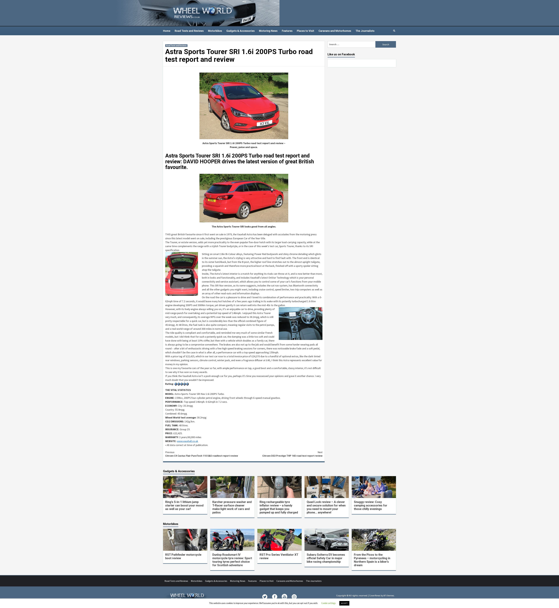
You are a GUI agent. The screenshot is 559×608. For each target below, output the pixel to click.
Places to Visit (305, 30)
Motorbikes (215, 30)
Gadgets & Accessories (240, 30)
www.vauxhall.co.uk (187, 441)
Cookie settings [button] (328, 603)
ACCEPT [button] (344, 603)
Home (166, 30)
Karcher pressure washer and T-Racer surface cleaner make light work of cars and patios (232, 507)
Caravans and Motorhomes (335, 30)
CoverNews (374, 595)
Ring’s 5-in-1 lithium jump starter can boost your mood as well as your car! (184, 505)
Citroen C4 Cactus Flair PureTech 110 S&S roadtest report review (201, 454)
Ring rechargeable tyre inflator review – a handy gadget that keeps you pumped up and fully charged (279, 507)
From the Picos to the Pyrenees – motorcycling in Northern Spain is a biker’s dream (372, 560)
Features (287, 30)
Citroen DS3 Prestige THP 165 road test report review (292, 454)
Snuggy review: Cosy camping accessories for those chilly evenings (370, 505)
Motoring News (268, 30)
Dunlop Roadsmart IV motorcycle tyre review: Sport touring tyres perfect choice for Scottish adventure (232, 560)
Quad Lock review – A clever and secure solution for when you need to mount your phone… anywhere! (326, 507)
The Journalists (364, 30)
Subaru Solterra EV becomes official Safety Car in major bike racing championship (326, 558)
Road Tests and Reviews (189, 30)
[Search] (394, 31)
